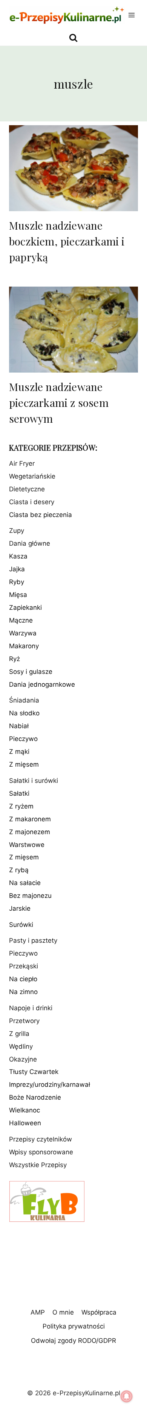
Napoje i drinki (30, 1008)
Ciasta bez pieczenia (40, 515)
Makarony (24, 646)
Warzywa (23, 633)
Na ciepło (23, 979)
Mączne (21, 620)
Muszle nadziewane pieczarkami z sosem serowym (59, 402)
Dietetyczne (27, 489)
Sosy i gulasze (30, 671)
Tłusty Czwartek (33, 1071)
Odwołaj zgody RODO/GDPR (73, 1340)
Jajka (17, 569)
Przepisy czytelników (40, 1139)
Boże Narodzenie (35, 1097)
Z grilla (19, 1033)
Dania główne (29, 543)
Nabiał (19, 726)
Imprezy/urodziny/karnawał (49, 1084)
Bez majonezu (30, 895)
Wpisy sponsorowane (41, 1152)
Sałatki (19, 793)
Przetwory (24, 1021)
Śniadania (24, 700)
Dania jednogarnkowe (42, 684)
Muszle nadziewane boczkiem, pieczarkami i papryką (67, 241)
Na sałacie (25, 883)
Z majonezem (29, 832)
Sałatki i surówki (33, 780)
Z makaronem (30, 819)
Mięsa (18, 594)
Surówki (21, 924)
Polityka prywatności (74, 1326)
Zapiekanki (25, 607)
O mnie (63, 1312)
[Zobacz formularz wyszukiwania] (73, 38)
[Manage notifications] (127, 1396)
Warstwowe (26, 844)
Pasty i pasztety (33, 940)
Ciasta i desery (31, 502)
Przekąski (23, 966)
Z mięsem (24, 764)
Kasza (18, 556)
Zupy (16, 530)
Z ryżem (21, 806)
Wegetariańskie (32, 476)
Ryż (14, 659)
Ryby (16, 582)
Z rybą (19, 870)
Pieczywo (23, 739)
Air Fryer (22, 463)
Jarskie (20, 908)
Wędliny (21, 1046)
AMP (38, 1312)
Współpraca (98, 1312)
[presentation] (73, 168)
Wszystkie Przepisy (38, 1165)
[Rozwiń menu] (132, 15)
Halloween (25, 1123)
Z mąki (19, 751)
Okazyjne (23, 1059)
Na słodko (24, 713)
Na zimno (23, 992)
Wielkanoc (24, 1110)
